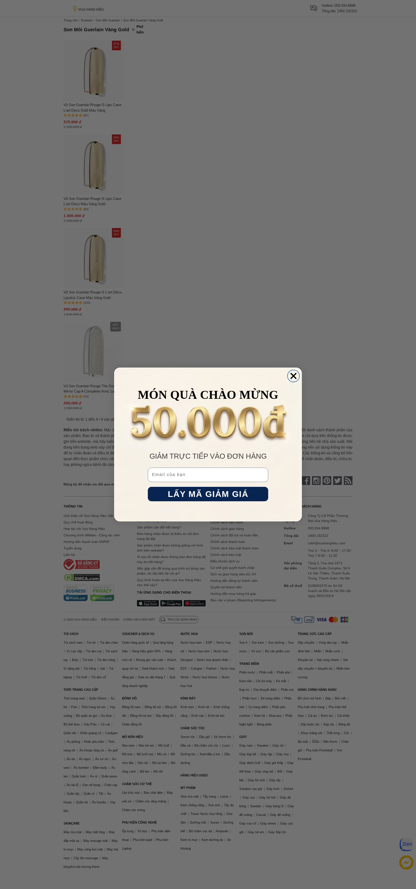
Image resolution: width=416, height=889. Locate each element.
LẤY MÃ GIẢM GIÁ (208, 494)
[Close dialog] (293, 376)
